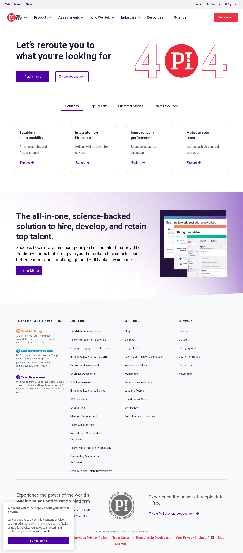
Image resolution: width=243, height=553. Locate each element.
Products (41, 17)
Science (180, 17)
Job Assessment (80, 382)
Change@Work (188, 348)
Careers (183, 331)
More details (43, 531)
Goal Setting (77, 407)
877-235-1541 (80, 510)
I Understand (38, 540)
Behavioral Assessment (84, 365)
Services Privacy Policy (90, 538)
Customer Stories (189, 356)
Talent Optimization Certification (144, 356)
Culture (183, 339)
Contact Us (185, 365)
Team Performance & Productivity (90, 447)
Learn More (29, 270)
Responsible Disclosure (153, 538)
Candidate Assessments (85, 331)
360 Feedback (78, 399)
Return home (32, 76)
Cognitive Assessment (83, 373)
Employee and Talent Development (91, 470)
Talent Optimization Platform (39, 320)
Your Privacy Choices (191, 538)
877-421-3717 (76, 516)
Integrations (132, 348)
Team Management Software (88, 339)
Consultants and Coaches (140, 416)
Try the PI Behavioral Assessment (172, 513)
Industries (128, 17)
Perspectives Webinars (138, 382)
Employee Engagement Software (90, 348)
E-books (129, 339)
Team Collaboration (82, 424)
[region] (38, 526)
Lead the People (134, 390)
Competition (132, 407)
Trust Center (121, 538)
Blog (127, 331)
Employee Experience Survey (87, 390)
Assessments (69, 17)
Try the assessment (72, 76)
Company (185, 320)
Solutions (78, 320)
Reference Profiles (136, 365)
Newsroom (185, 373)
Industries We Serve (136, 399)
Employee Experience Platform (89, 356)
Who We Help (100, 17)
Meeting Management (83, 416)
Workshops (131, 373)
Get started (225, 17)
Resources (155, 17)
